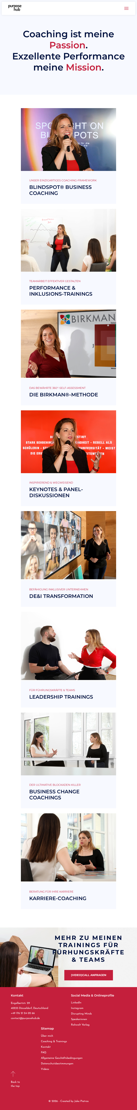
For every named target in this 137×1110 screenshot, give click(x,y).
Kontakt (46, 1047)
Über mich (47, 1036)
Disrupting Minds (81, 1013)
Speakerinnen (79, 1019)
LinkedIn (76, 1002)
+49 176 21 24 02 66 (23, 1013)
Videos (45, 1069)
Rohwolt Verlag (80, 1025)
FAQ (43, 1052)
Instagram (77, 1008)
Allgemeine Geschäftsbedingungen (62, 1058)
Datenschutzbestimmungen (57, 1063)
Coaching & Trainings (54, 1041)
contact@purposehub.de (25, 1018)
